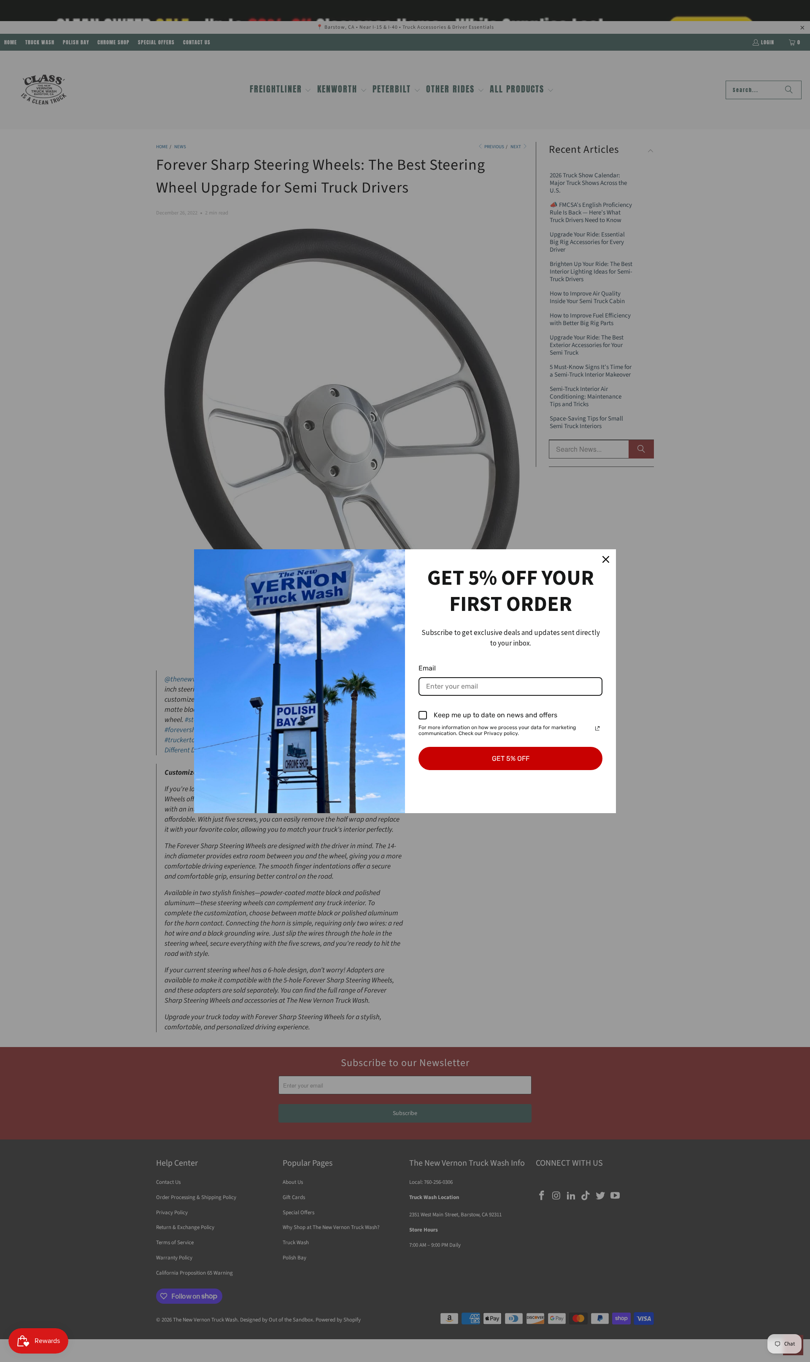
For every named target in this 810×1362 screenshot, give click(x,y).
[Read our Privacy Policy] (597, 728)
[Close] (606, 559)
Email (427, 668)
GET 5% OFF (510, 758)
